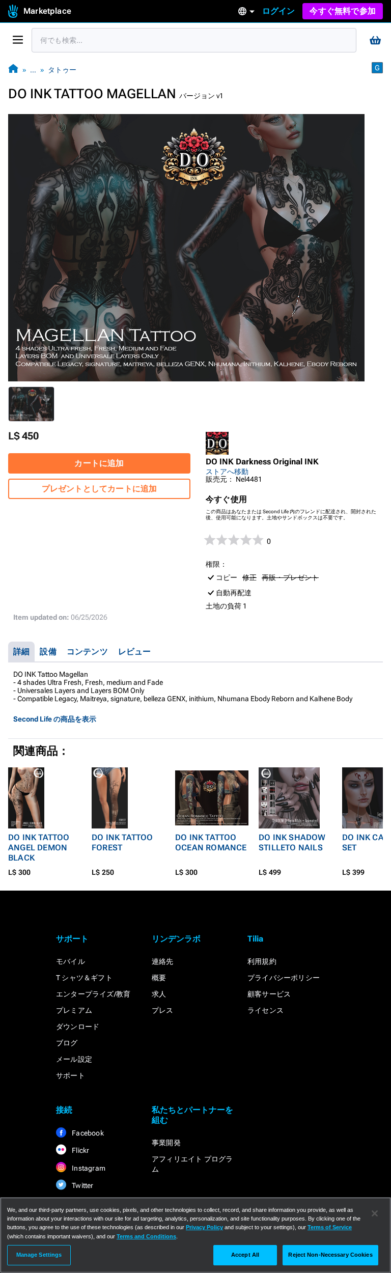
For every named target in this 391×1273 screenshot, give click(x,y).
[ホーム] (13, 69)
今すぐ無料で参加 (343, 11)
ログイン (278, 11)
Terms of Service (330, 1227)
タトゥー (62, 70)
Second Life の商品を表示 (54, 719)
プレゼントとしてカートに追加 (99, 488)
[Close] (375, 1213)
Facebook (87, 1133)
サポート (70, 1075)
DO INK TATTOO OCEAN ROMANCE (211, 842)
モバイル (70, 961)
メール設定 (74, 1059)
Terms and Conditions (146, 1236)
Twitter (82, 1185)
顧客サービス (269, 994)
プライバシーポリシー (283, 978)
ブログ (67, 1043)
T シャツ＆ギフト (84, 978)
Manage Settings (39, 1255)
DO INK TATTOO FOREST (122, 842)
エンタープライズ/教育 (93, 994)
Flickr (79, 1150)
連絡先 (163, 961)
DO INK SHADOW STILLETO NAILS (292, 842)
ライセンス (265, 1010)
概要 (159, 978)
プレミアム (74, 1010)
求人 (159, 994)
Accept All (245, 1255)
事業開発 (166, 1143)
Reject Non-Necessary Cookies (330, 1255)
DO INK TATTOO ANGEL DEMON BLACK (39, 848)
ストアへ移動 (227, 471)
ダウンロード (77, 1026)
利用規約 (261, 961)
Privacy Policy (204, 1227)
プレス (163, 1010)
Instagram (87, 1168)
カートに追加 (99, 463)
